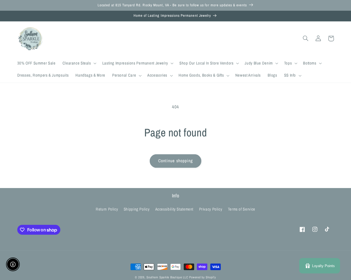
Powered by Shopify (202, 277)
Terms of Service (241, 209)
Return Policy (107, 209)
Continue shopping (175, 161)
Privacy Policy (210, 209)
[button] (79, 63)
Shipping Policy (136, 209)
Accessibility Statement (174, 209)
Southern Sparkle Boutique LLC (167, 277)
